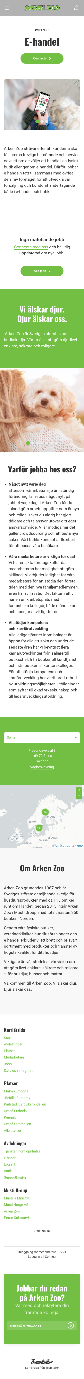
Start (8, 1038)
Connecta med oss (31, 247)
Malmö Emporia (16, 1091)
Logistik (10, 1164)
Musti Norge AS (16, 1205)
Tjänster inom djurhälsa (22, 1151)
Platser (9, 1051)
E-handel (10, 1158)
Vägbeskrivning (42, 767)
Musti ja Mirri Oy (16, 1198)
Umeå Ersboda (15, 1111)
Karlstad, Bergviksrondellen (25, 1104)
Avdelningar (13, 1044)
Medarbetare (14, 1057)
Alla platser (12, 1131)
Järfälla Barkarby (17, 1098)
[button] (76, 7)
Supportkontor (15, 1177)
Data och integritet (18, 1070)
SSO (63, 1252)
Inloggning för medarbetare (37, 1252)
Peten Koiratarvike (18, 1218)
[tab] (37, 121)
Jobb (8, 1064)
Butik (8, 1171)
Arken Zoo (12, 1211)
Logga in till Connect (42, 1257)
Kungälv (10, 1117)
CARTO (79, 846)
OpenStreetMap (63, 846)
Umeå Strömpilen (17, 1124)
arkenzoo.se (42, 1231)
